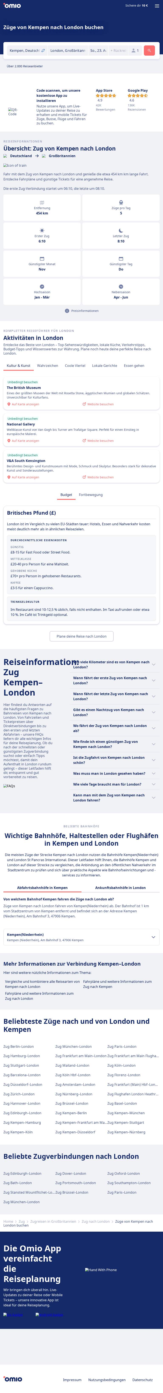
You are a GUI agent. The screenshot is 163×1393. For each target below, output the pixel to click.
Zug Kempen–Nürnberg (126, 1132)
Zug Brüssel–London (71, 1103)
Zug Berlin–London (18, 1046)
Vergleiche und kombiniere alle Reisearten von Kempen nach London (42, 984)
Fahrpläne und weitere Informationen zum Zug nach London (39, 996)
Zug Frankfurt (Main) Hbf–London (134, 1084)
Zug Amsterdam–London (75, 1084)
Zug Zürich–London (19, 1094)
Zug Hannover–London (21, 1103)
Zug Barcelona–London (22, 1075)
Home (8, 1221)
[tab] (18, 366)
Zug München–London (73, 1046)
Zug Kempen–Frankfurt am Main (81, 1122)
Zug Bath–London (17, 1182)
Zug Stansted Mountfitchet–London (32, 1192)
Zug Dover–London (70, 1173)
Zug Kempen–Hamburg (22, 1122)
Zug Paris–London (121, 1046)
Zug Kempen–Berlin (71, 1113)
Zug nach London (96, 1221)
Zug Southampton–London (129, 1182)
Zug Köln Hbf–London (72, 1075)
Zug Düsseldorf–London (22, 1084)
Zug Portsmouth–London (75, 1182)
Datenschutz (142, 1380)
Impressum (72, 1380)
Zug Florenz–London (123, 1075)
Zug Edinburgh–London (22, 1113)
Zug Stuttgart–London (21, 1065)
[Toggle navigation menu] (157, 5)
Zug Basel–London (122, 1103)
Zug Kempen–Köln (18, 1132)
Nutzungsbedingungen (107, 1380)
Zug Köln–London (121, 1065)
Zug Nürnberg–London (73, 1094)
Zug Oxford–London (123, 1173)
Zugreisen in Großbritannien (53, 1221)
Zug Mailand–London (72, 1065)
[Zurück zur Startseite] (12, 5)
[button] (98, 50)
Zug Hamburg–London (21, 1056)
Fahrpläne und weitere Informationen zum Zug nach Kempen (117, 984)
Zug (22, 1221)
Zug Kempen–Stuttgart (125, 1122)
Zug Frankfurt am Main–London (81, 1056)
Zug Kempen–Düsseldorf (75, 1132)
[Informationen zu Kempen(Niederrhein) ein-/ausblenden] (153, 937)
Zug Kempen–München (126, 1113)
